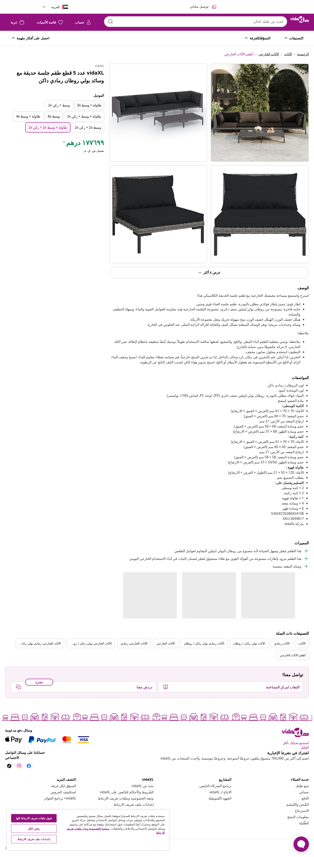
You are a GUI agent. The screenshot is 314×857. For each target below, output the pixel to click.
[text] (83, 143)
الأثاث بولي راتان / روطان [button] (249, 643)
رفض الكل (34, 828)
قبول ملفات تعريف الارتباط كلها (34, 818)
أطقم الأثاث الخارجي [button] (293, 655)
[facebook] (29, 766)
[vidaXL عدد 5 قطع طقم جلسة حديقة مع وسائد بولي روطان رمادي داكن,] (158, 112)
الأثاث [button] (302, 643)
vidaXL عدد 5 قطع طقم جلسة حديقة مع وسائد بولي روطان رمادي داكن (60, 76)
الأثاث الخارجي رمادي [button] (134, 643)
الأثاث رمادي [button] (282, 643)
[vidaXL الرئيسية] (300, 19)
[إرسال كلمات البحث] (110, 21)
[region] (88, 830)
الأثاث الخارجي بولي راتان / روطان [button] (90, 643)
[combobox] (195, 21)
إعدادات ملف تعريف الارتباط (134, 804)
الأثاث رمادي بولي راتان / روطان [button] (204, 643)
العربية (55, 7)
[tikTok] (9, 766)
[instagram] (19, 766)
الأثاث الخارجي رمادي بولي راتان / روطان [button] (38, 643)
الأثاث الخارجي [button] (166, 643)
